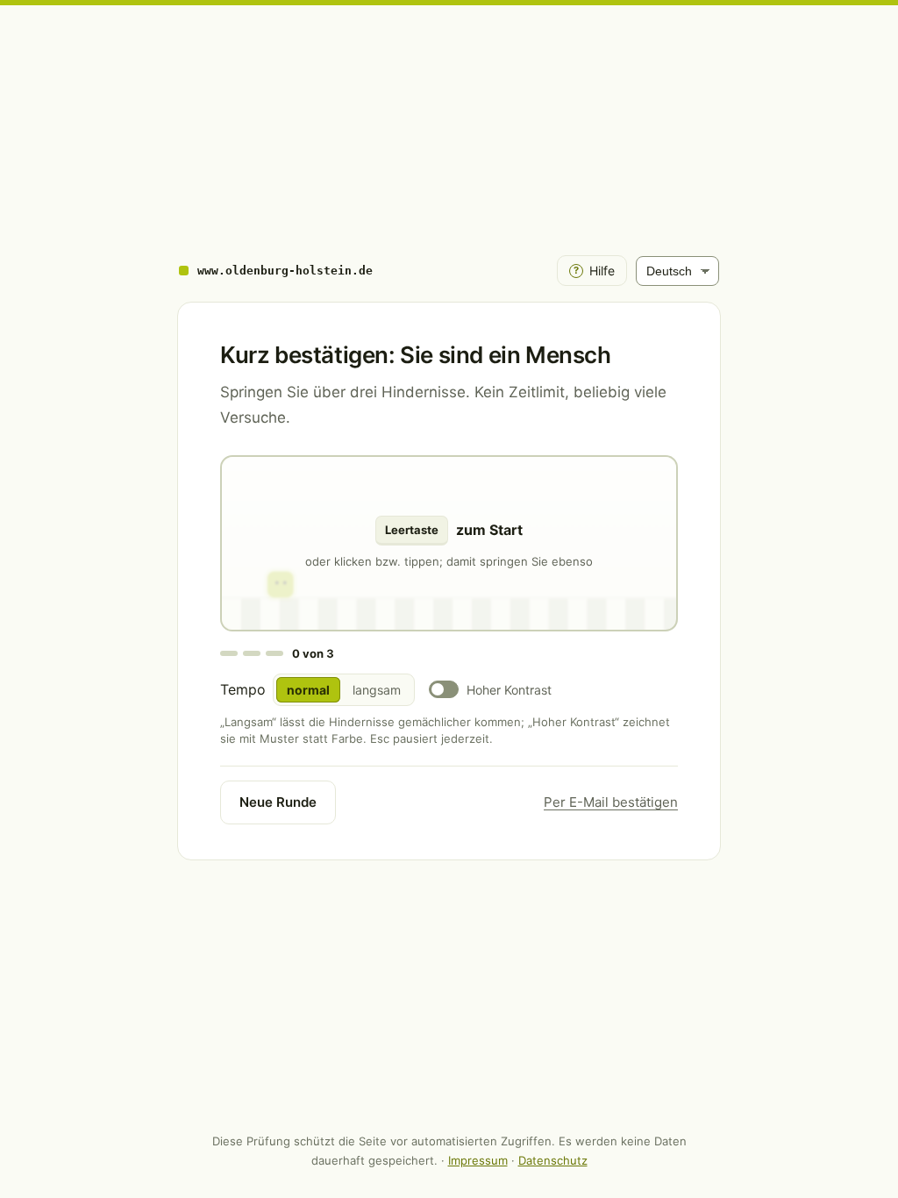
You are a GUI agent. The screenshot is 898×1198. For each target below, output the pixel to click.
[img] (449, 543)
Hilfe (594, 270)
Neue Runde (278, 802)
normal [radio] (308, 689)
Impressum (478, 1160)
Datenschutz (553, 1160)
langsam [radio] (377, 689)
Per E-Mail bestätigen (611, 802)
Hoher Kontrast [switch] (509, 689)
